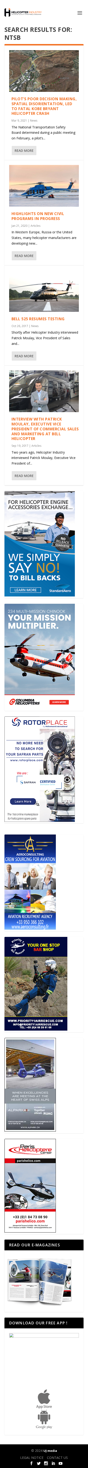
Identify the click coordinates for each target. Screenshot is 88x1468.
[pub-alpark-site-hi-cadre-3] (30, 1130)
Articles (35, 226)
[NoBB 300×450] (39, 595)
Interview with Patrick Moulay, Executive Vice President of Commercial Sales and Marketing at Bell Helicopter (45, 429)
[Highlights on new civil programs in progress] (44, 186)
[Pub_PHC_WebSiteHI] (30, 1231)
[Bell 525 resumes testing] (44, 291)
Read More (24, 150)
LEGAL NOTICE (31, 1457)
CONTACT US (57, 1457)
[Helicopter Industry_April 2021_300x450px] (39, 708)
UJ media (50, 1451)
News (33, 121)
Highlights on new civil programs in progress (37, 216)
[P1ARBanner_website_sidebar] (35, 1029)
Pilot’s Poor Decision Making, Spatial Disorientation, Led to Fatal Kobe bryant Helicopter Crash (44, 106)
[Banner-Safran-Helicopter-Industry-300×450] (39, 820)
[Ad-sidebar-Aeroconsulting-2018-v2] (30, 928)
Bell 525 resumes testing (38, 318)
